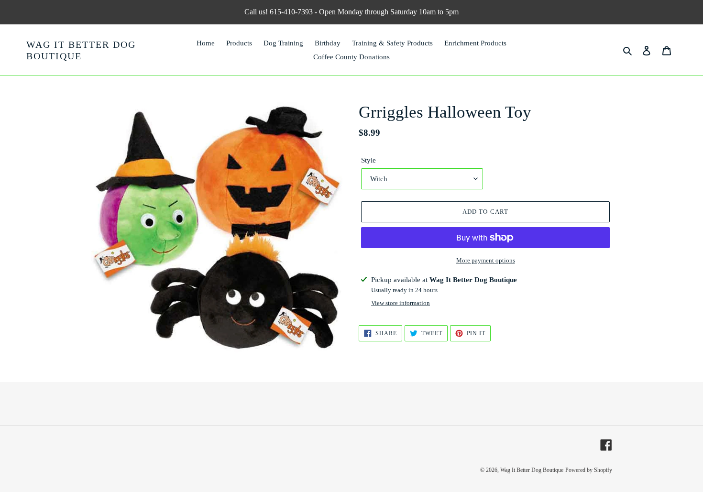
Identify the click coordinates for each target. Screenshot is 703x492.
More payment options (485, 260)
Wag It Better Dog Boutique (81, 50)
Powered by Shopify (588, 470)
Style (368, 160)
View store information (400, 302)
